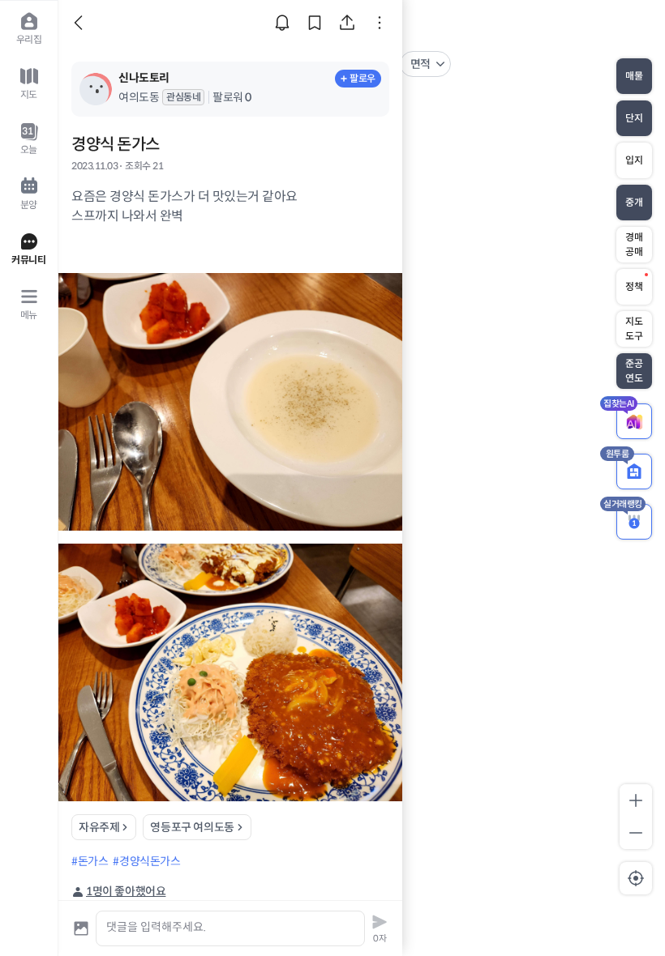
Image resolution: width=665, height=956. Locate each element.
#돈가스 (89, 861)
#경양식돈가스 (146, 861)
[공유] (347, 22)
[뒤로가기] (81, 22)
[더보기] (379, 22)
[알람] (282, 22)
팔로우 (362, 78)
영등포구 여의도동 (192, 827)
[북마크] (314, 22)
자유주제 (99, 827)
